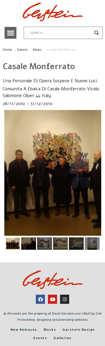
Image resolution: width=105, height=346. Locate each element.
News (37, 49)
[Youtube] (52, 299)
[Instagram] (64, 299)
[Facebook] (40, 299)
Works (50, 329)
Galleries (63, 338)
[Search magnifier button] (96, 33)
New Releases (23, 329)
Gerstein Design (78, 329)
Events (22, 49)
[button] (10, 33)
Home (7, 49)
